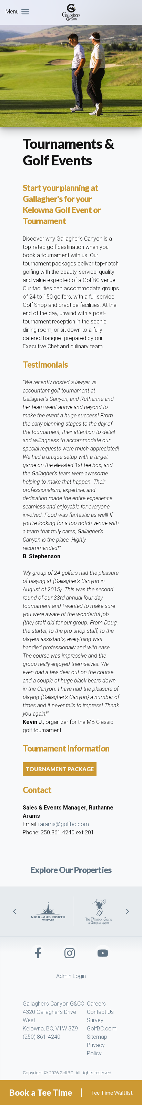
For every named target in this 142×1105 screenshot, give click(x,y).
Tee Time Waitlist (112, 1092)
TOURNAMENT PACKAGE (60, 769)
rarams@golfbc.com (63, 824)
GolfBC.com (101, 1028)
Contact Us (100, 1012)
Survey (95, 1020)
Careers (96, 1003)
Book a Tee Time (40, 1092)
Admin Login (71, 976)
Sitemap (97, 1037)
